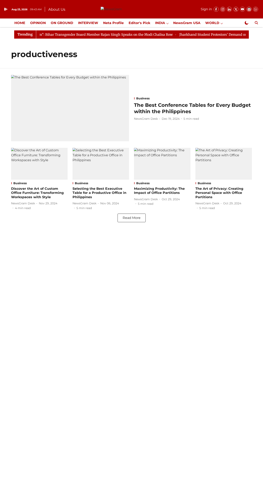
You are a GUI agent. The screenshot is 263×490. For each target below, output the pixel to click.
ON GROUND (62, 23)
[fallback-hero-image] (70, 108)
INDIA (160, 23)
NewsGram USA (186, 23)
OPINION (38, 23)
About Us (56, 9)
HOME (19, 23)
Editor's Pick (139, 23)
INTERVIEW (88, 23)
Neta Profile (113, 23)
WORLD (212, 23)
